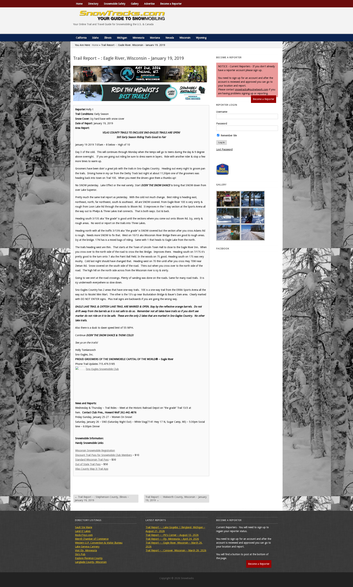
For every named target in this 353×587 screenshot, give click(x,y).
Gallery (135, 3)
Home (79, 3)
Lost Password (224, 149)
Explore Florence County (89, 558)
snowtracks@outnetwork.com (251, 89)
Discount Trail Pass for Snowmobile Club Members (103, 455)
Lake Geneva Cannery (87, 546)
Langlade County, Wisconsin (91, 562)
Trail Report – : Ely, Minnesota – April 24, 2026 (172, 538)
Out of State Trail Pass (88, 464)
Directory (93, 3)
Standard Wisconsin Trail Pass (92, 459)
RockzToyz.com (84, 535)
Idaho (95, 37)
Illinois (107, 37)
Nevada (169, 37)
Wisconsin (184, 37)
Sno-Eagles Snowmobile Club (102, 369)
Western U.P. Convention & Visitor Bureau (98, 542)
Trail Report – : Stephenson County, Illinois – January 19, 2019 (102, 498)
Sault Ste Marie (83, 527)
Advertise (149, 3)
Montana (155, 37)
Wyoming (201, 37)
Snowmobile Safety (114, 3)
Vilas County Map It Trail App (91, 468)
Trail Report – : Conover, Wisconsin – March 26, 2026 (176, 550)
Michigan (122, 37)
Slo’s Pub (80, 554)
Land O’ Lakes (82, 531)
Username (221, 111)
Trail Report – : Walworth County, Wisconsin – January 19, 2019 (176, 498)
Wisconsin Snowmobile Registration (95, 450)
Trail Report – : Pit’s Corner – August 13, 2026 (172, 535)
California (81, 37)
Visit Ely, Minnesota (86, 550)
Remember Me (228, 135)
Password (221, 123)
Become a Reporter (171, 3)
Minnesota (138, 37)
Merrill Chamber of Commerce (91, 538)
